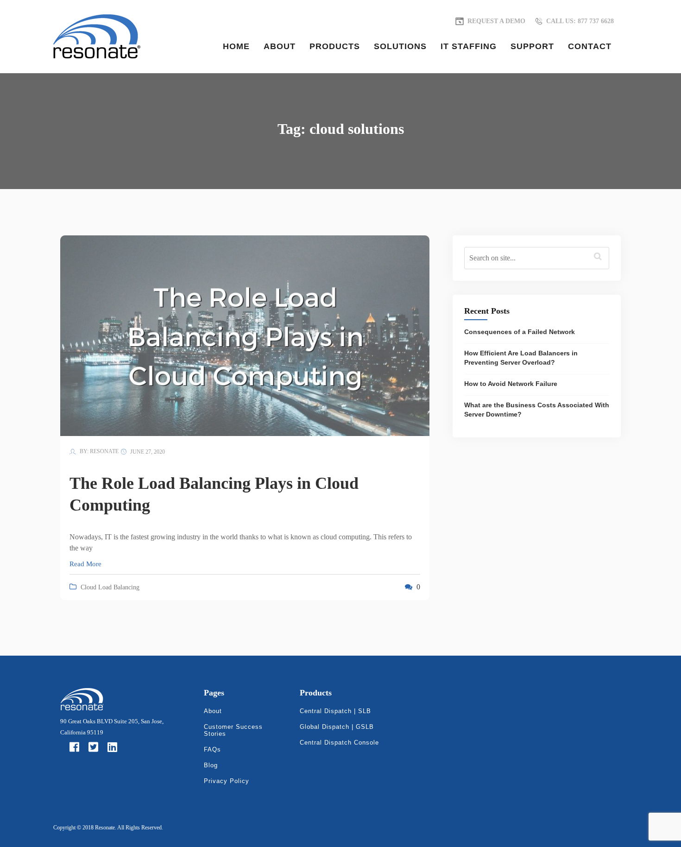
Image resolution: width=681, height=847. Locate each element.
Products (334, 46)
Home (236, 46)
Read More (85, 564)
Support (532, 46)
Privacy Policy (226, 780)
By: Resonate (98, 451)
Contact (590, 46)
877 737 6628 (580, 21)
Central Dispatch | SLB (335, 711)
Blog (211, 765)
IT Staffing (469, 46)
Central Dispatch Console (339, 742)
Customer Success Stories (233, 730)
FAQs (212, 749)
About (280, 46)
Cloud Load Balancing (110, 587)
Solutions (400, 46)
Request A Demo (496, 21)
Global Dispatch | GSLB (337, 726)
